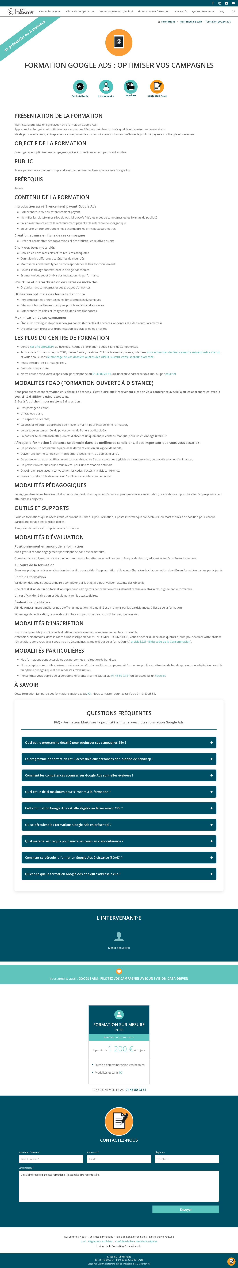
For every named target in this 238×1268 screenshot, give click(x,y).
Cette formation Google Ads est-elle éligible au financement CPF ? (74, 808)
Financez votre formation (153, 11)
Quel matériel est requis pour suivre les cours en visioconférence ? (74, 841)
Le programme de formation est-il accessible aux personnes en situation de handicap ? (89, 759)
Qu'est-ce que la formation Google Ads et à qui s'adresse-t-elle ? (73, 874)
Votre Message (26, 1168)
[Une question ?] (231, 1259)
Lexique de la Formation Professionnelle (119, 1246)
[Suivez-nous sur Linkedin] (226, 3)
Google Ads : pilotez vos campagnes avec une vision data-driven (133, 979)
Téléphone (159, 1152)
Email (140, 1259)
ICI (120, 1072)
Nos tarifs (181, 11)
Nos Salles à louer (50, 11)
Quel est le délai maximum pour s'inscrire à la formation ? (68, 792)
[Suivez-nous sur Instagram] (220, 3)
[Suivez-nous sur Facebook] (213, 3)
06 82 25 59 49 (129, 1259)
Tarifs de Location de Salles (131, 1236)
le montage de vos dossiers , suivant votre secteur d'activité (100, 357)
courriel (170, 374)
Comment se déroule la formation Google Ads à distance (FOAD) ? (74, 857)
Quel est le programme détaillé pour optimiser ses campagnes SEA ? (75, 742)
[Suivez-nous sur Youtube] (233, 3)
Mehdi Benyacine (119, 947)
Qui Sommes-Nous (75, 1236)
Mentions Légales (146, 1241)
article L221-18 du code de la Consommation (160, 642)
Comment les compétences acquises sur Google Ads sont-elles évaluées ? (79, 775)
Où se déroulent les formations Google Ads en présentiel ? (68, 825)
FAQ (222, 11)
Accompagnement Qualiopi (116, 11)
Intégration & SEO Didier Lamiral (136, 1264)
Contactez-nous (157, 95)
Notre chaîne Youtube (161, 1236)
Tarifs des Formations (100, 1236)
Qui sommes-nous (203, 11)
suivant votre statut (183, 352)
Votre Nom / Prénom (29, 1152)
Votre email (93, 1152)
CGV (83, 1241)
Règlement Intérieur (100, 1241)
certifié (42, 347)
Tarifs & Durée (80, 96)
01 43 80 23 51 (102, 374)
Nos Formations (24, 11)
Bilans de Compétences (80, 11)
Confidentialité (124, 1241)
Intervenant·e (106, 96)
